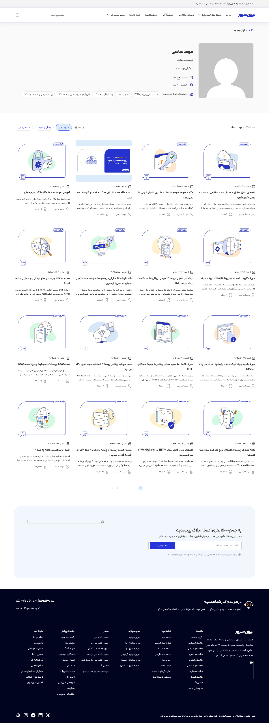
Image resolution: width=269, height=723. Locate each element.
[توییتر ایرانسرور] (48, 715)
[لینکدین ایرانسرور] (40, 715)
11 (117, 488)
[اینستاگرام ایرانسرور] (26, 715)
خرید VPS (168, 15)
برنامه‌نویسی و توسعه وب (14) (38, 94)
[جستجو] (17, 15)
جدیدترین (64, 127)
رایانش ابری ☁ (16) (104, 94)
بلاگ (228, 15)
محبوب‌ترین (24, 127)
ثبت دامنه (134, 15)
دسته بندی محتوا (212, 15)
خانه (251, 30)
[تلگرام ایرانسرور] (33, 715)
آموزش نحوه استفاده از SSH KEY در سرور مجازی (47, 193)
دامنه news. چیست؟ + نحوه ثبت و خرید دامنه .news (44, 364)
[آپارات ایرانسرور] (18, 715)
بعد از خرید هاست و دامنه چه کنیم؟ (52, 450)
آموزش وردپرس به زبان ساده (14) (74, 94)
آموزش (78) (124, 94)
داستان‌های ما (186, 15)
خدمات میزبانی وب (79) (146, 94)
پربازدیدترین (44, 127)
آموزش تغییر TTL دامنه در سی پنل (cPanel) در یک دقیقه (228, 278)
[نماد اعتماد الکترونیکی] (246, 670)
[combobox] (44, 15)
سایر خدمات (118, 15)
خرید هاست (151, 15)
